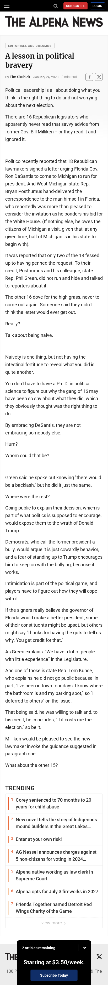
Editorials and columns (30, 46)
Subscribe (75, 6)
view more (52, 922)
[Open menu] (6, 5)
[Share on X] (98, 77)
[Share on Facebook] (89, 77)
